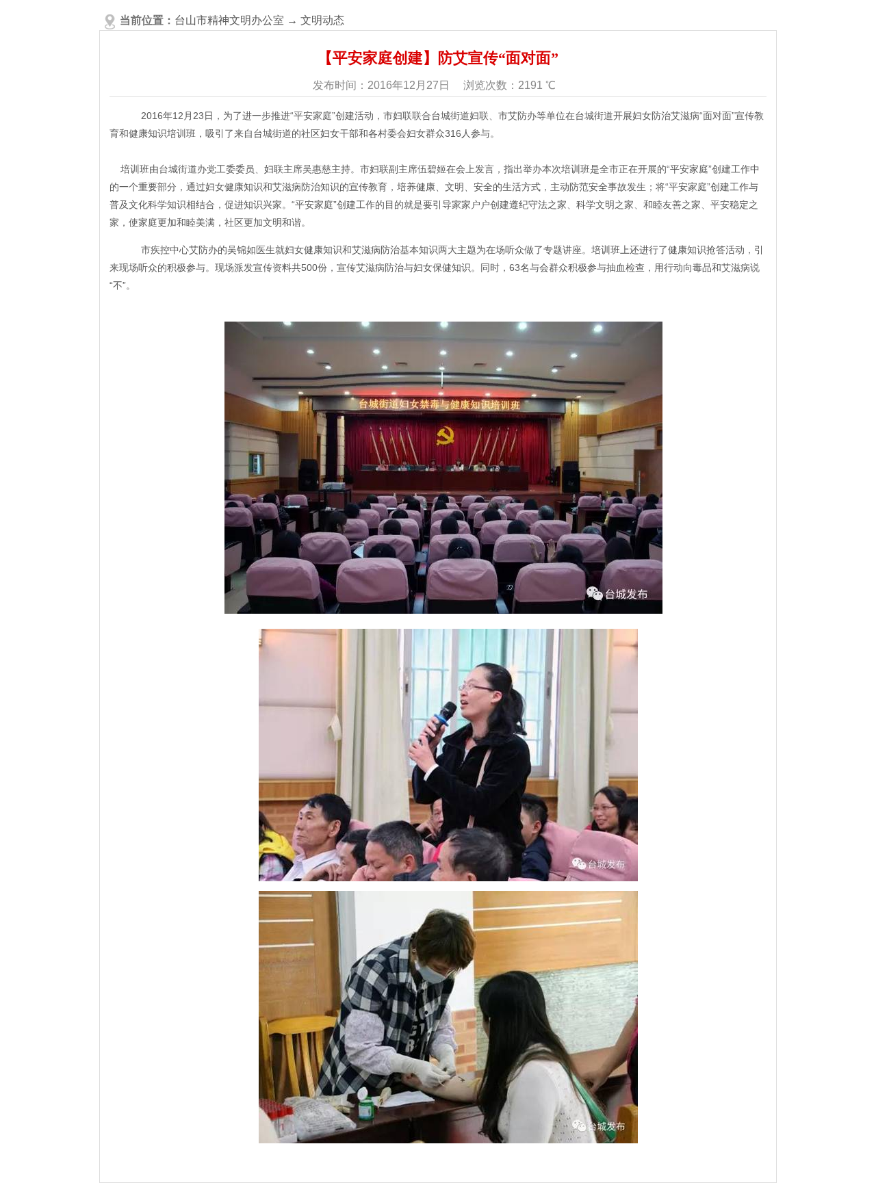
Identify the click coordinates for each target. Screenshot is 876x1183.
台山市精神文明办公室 (229, 20)
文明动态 (322, 20)
